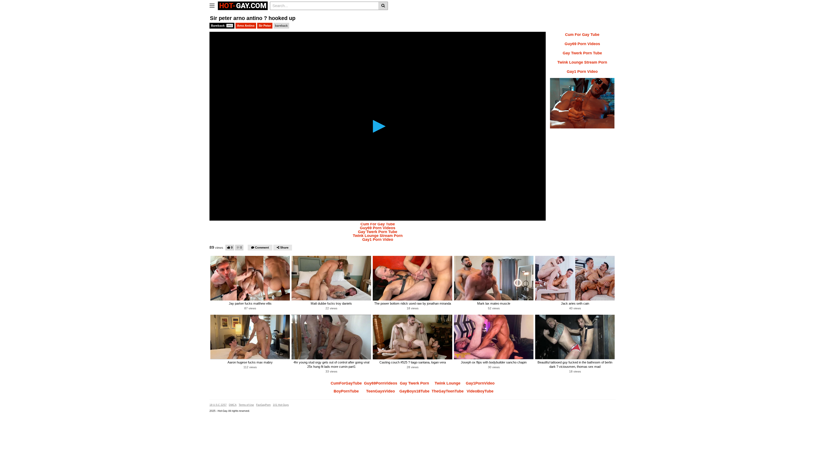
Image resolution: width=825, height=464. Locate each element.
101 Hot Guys (281, 404)
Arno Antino (246, 25)
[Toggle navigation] (213, 5)
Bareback (221, 25)
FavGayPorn (263, 404)
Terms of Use (246, 404)
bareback (281, 25)
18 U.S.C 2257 (218, 404)
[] (383, 6)
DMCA (233, 404)
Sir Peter (265, 25)
